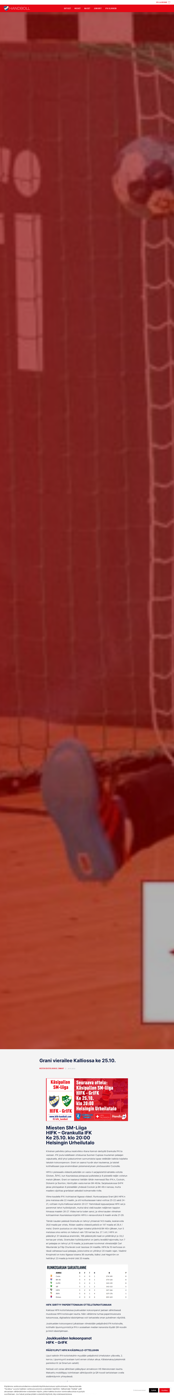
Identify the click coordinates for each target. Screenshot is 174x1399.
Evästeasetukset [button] (139, 1390)
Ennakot (61, 1069)
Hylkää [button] (153, 1390)
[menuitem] (163, 2)
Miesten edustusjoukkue (48, 1069)
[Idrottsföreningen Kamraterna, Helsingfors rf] (17, 8)
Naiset (87, 9)
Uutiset (67, 9)
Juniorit (98, 9)
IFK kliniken (111, 9)
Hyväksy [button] (164, 1390)
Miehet (78, 9)
